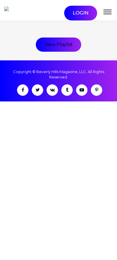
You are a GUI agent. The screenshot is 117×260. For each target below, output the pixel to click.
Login (81, 13)
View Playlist (59, 44)
